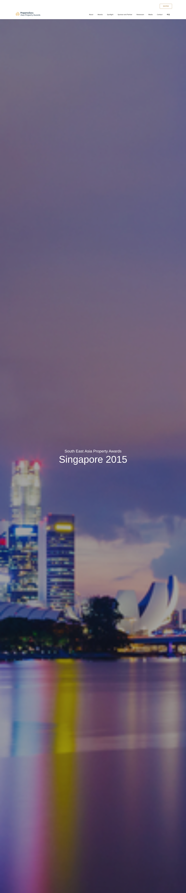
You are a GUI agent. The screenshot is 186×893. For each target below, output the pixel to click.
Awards (100, 14)
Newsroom (140, 14)
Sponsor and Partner (125, 14)
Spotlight (110, 14)
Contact (160, 14)
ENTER (166, 6)
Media (150, 14)
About (91, 14)
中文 (168, 14)
